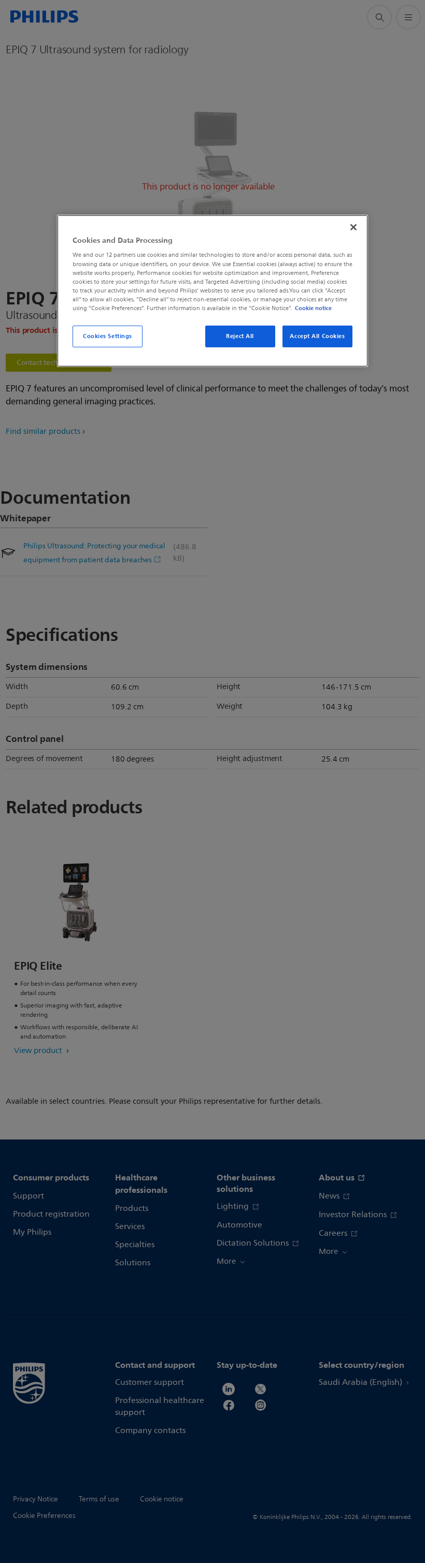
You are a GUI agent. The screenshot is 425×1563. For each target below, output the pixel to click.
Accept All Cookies (317, 336)
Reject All (240, 336)
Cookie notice (313, 308)
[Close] (353, 227)
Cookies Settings (107, 336)
